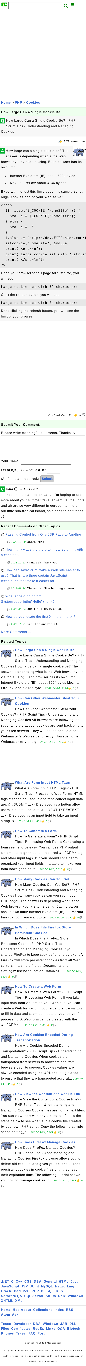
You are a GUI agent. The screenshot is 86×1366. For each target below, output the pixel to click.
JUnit (34, 1286)
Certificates (21, 1328)
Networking (64, 1286)
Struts (51, 1296)
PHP (18, 102)
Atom (5, 1314)
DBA (38, 1281)
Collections (43, 1309)
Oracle (6, 1291)
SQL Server (34, 1296)
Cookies (33, 102)
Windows (75, 1296)
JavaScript (10, 1286)
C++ (19, 1281)
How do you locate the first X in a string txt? (40, 616)
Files (5, 1328)
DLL (72, 1324)
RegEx (38, 1328)
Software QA (11, 1296)
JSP (24, 1286)
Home (6, 102)
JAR (63, 1324)
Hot (16, 1309)
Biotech (73, 1328)
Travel (21, 1333)
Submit (47, 478)
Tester (6, 1324)
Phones (7, 1333)
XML (19, 1300)
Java (75, 1281)
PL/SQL (47, 1291)
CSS (28, 1281)
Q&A (61, 1328)
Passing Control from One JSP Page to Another (43, 534)
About (26, 1309)
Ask (15, 1314)
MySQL (47, 1286)
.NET (5, 1281)
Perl (17, 1291)
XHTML (7, 1300)
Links (50, 1328)
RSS (59, 1291)
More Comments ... (16, 632)
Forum (43, 1333)
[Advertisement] (43, 54)
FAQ (32, 1333)
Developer (22, 1324)
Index (59, 1309)
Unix (62, 1296)
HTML (64, 1281)
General (50, 1281)
